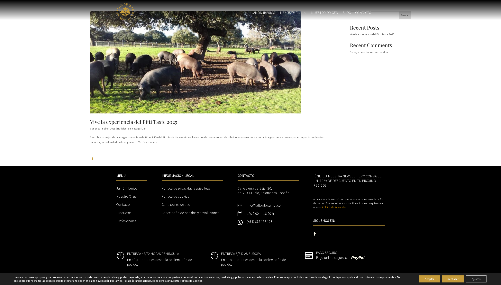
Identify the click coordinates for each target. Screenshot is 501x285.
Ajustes (476, 279)
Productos (124, 212)
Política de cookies (175, 196)
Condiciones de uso (176, 204)
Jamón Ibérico (126, 188)
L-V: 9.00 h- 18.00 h (260, 213)
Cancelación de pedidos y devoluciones (190, 212)
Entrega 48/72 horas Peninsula (153, 253)
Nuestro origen (324, 13)
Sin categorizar (137, 128)
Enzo (97, 128)
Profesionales (126, 221)
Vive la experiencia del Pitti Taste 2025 (133, 121)
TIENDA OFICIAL (291, 13)
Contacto (363, 13)
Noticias (122, 128)
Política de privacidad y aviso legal (186, 188)
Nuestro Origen (127, 196)
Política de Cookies (191, 280)
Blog (346, 13)
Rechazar (453, 279)
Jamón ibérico (263, 13)
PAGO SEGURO (326, 252)
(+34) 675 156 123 (259, 221)
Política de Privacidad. (334, 207)
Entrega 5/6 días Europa (241, 253)
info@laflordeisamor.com (265, 205)
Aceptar (429, 279)
